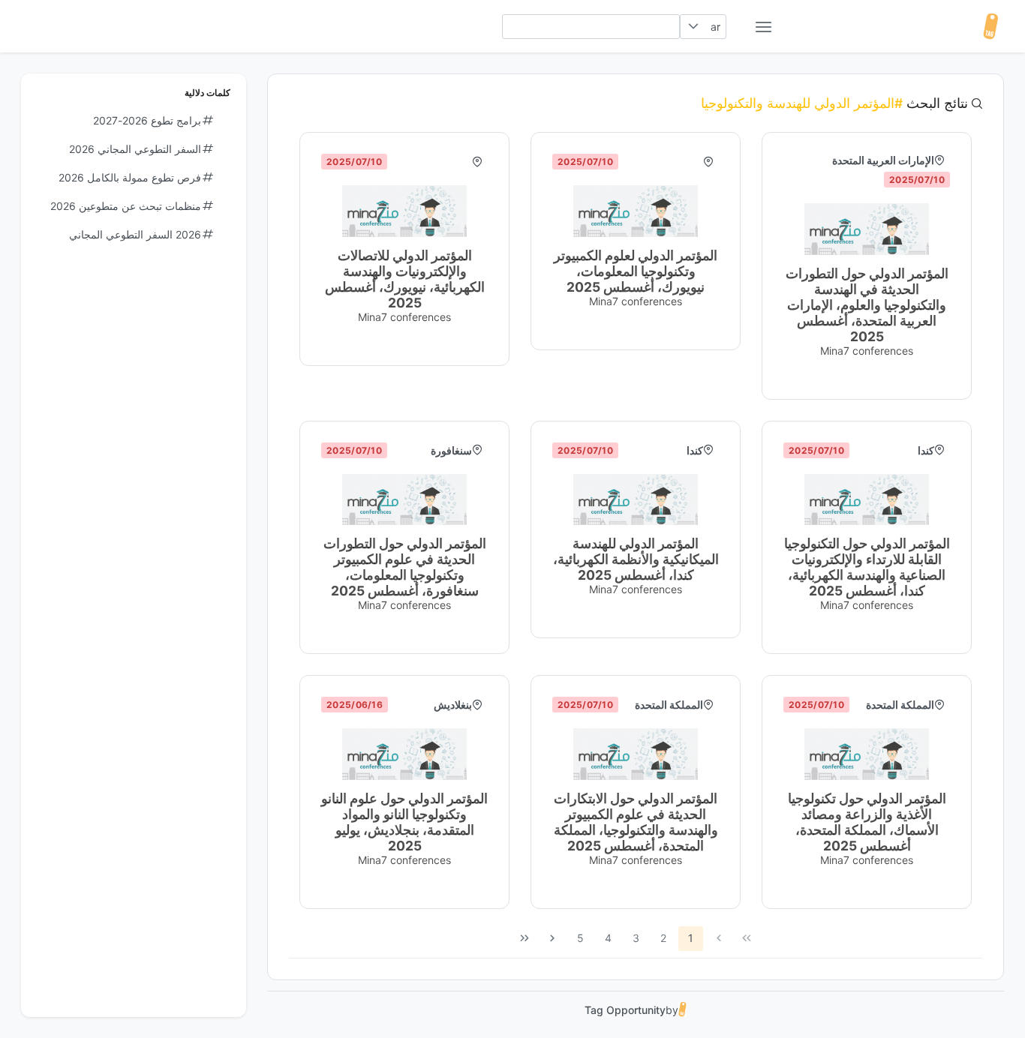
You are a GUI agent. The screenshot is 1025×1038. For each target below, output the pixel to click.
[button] (693, 26)
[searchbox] (591, 26)
